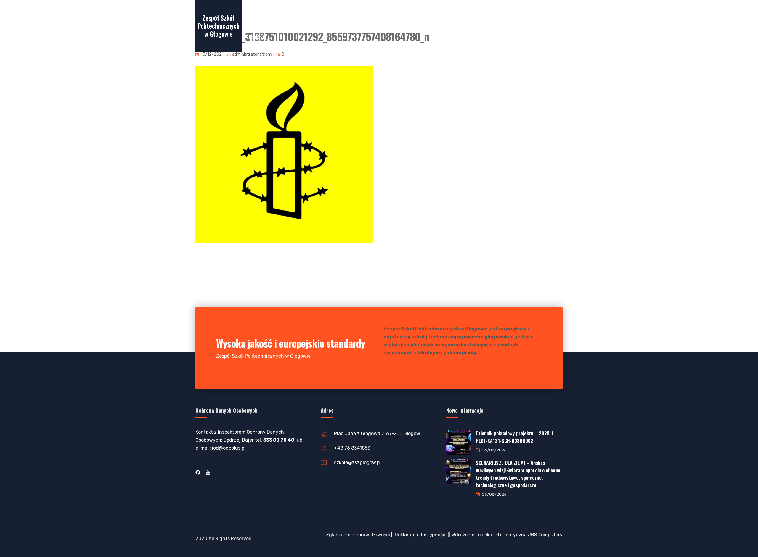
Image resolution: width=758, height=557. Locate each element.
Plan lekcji (339, 14)
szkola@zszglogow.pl (357, 462)
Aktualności (397, 14)
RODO (513, 14)
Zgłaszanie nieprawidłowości (358, 534)
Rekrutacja (302, 14)
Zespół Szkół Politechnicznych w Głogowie (218, 25)
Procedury (487, 14)
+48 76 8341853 (352, 448)
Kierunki (427, 14)
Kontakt (256, 37)
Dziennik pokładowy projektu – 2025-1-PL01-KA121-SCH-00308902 (515, 437)
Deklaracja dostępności (421, 534)
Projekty (453, 14)
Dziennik (367, 14)
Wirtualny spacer (265, 14)
